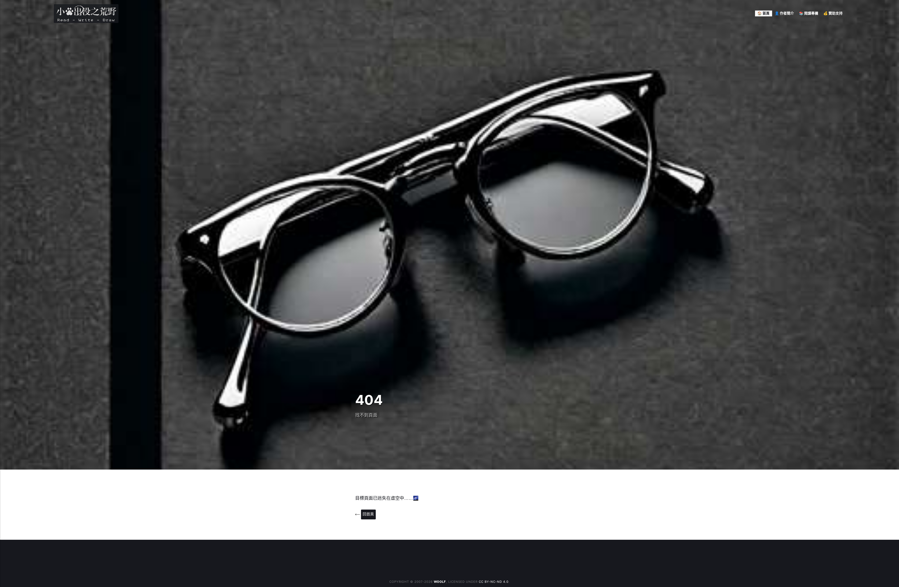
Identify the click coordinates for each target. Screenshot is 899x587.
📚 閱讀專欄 (808, 13)
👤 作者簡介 (784, 13)
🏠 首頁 (763, 13)
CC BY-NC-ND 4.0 (493, 581)
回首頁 (368, 514)
